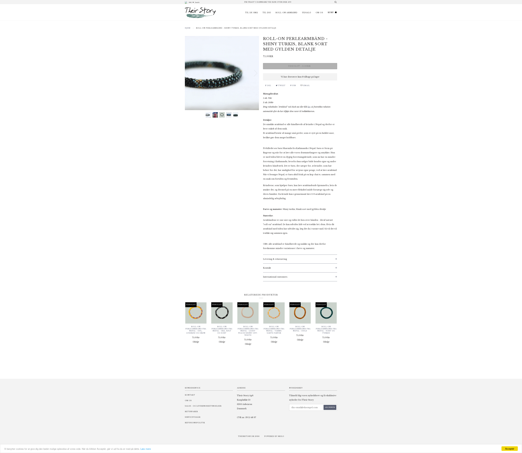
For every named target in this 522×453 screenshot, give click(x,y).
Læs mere (145, 448)
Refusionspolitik (195, 423)
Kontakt (190, 395)
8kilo (281, 436)
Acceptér (509, 448)
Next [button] (254, 73)
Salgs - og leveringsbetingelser (203, 406)
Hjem (187, 28)
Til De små (251, 13)
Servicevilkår (192, 417)
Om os (188, 400)
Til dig (266, 13)
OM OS (319, 13)
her (309, 107)
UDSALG (306, 13)
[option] (222, 73)
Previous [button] (189, 73)
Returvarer (191, 411)
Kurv (331, 12)
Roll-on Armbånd (286, 13)
